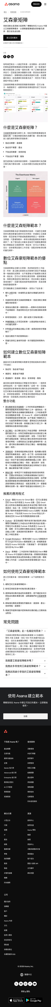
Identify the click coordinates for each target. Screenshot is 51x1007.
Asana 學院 (31, 830)
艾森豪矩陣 (7, 133)
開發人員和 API (32, 863)
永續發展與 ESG (9, 954)
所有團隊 (7, 883)
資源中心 (30, 844)
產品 (5, 839)
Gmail (7, 500)
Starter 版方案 (9, 768)
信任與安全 (8, 940)
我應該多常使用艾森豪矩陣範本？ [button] (23, 666)
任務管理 (30, 797)
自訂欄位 (9, 431)
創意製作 (30, 758)
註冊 (25, 716)
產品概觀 (7, 749)
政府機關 (7, 859)
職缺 (5, 916)
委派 (11, 329)
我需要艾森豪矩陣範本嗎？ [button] (19, 660)
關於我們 (7, 902)
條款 (23, 991)
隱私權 (6, 945)
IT (4, 835)
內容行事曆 (31, 753)
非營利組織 (8, 873)
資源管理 (7, 797)
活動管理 (30, 749)
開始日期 (9, 473)
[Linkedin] (21, 984)
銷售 (5, 844)
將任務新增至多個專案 (14, 407)
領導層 (6, 906)
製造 (5, 868)
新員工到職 (31, 768)
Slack (7, 552)
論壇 (29, 839)
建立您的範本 (12, 38)
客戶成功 (30, 859)
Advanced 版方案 (10, 773)
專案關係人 (11, 322)
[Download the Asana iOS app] (16, 1000)
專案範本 (30, 854)
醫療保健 (7, 849)
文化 (5, 925)
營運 (5, 830)
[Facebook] (30, 984)
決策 (11, 293)
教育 (5, 863)
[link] (5, 12)
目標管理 (30, 763)
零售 (5, 854)
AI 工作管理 (8, 787)
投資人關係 (8, 935)
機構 (5, 878)
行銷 (5, 825)
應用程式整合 (8, 782)
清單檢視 (9, 452)
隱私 (28, 991)
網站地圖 (30, 873)
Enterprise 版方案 (10, 777)
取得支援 (30, 825)
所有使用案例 (32, 801)
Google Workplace (13, 539)
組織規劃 (30, 773)
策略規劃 (30, 787)
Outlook (8, 521)
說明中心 (30, 820)
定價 (5, 763)
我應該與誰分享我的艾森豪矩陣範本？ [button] (23, 673)
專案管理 (7, 792)
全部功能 (7, 753)
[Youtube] (35, 984)
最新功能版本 (8, 758)
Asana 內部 (8, 921)
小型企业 (7, 820)
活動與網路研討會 (33, 849)
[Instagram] (25, 984)
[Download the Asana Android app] (33, 1000)
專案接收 (30, 792)
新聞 (5, 930)
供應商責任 (8, 949)
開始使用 (36, 4)
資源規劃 (30, 782)
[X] (16, 984)
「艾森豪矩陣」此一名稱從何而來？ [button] (24, 631)
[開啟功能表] (45, 4)
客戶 (5, 911)
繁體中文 (28, 974)
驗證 (29, 835)
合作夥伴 (30, 868)
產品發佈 (30, 777)
